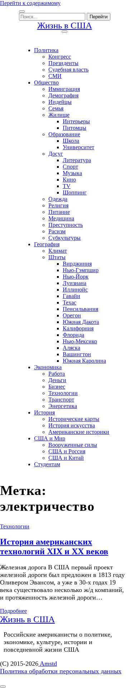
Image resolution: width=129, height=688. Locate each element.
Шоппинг (75, 192)
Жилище (59, 115)
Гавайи (71, 296)
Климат (57, 251)
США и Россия (66, 451)
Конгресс (59, 57)
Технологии (63, 393)
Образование (64, 134)
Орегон (72, 315)
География (46, 244)
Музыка (72, 173)
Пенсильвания (80, 309)
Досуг (55, 154)
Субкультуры (64, 238)
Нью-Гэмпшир (81, 270)
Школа (71, 141)
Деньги (57, 380)
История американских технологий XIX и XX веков (54, 546)
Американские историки (78, 432)
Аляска (71, 348)
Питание (59, 212)
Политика (46, 50)
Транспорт (61, 399)
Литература (77, 160)
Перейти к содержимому (30, 3)
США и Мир (49, 438)
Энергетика (62, 406)
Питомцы (74, 128)
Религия (58, 205)
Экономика (48, 367)
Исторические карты (73, 419)
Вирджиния (77, 264)
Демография (63, 95)
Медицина (61, 218)
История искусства (71, 425)
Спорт (70, 167)
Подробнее (13, 611)
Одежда (57, 199)
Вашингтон (77, 354)
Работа (56, 374)
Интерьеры (76, 121)
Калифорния (78, 328)
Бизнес (56, 387)
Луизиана (74, 283)
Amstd (47, 663)
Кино (69, 179)
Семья (55, 108)
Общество (46, 82)
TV (67, 186)
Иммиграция (64, 89)
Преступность (65, 225)
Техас (69, 302)
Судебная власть (68, 69)
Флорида (73, 335)
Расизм (57, 231)
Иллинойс (75, 289)
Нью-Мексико (80, 341)
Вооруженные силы (72, 445)
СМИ (55, 76)
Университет (78, 147)
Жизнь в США (64, 25)
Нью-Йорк (76, 277)
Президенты (63, 63)
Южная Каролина (84, 361)
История (44, 412)
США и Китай (66, 458)
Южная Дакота (81, 322)
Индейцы (60, 102)
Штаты (57, 257)
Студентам (47, 464)
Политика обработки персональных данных (60, 671)
